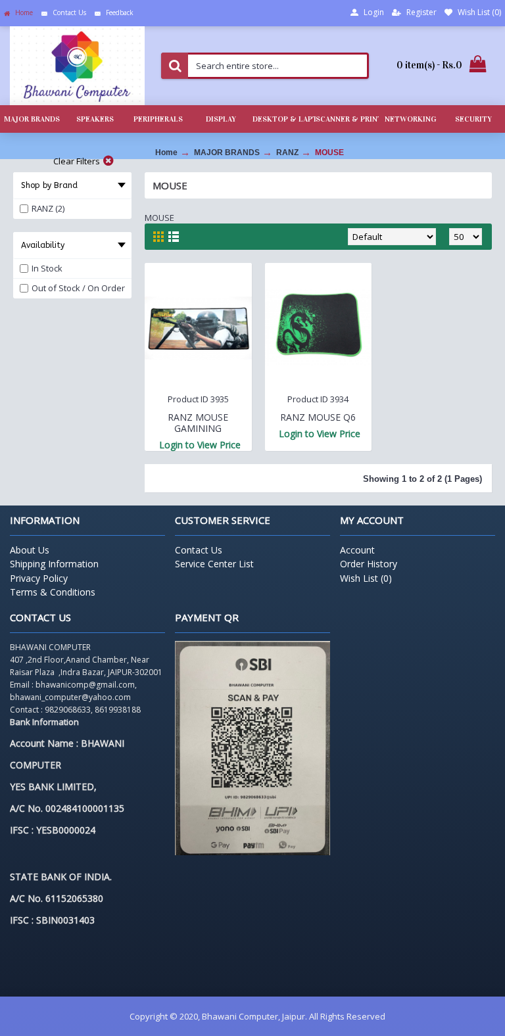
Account (357, 550)
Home (166, 152)
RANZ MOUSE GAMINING (198, 423)
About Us (29, 550)
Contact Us (198, 550)
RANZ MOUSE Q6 (318, 417)
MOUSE (329, 152)
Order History (368, 563)
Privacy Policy (39, 578)
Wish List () (366, 578)
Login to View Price (200, 444)
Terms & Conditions (52, 592)
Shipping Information (54, 563)
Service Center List (214, 563)
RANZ (287, 152)
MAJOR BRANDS (227, 152)
